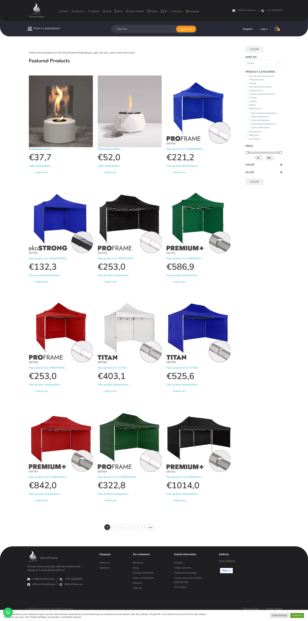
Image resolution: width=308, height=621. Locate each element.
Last (150, 527)
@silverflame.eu (73, 584)
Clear (254, 49)
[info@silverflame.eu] (233, 10)
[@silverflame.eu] (60, 584)
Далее (142, 527)
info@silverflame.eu (247, 10)
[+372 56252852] (262, 10)
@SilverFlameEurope (44, 584)
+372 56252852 (274, 10)
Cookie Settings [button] (279, 615)
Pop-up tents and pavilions (182, 166)
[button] (8, 612)
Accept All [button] (297, 615)
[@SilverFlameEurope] (28, 584)
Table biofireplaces (40, 166)
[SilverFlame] (37, 8)
